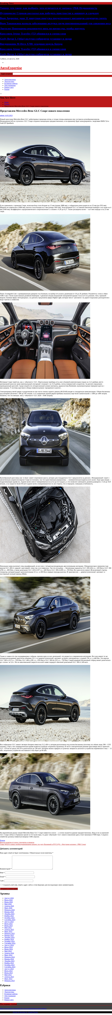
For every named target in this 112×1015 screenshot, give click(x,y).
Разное (6, 89)
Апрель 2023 (9, 977)
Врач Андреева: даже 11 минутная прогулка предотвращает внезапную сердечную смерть (53, 18)
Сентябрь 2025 (9, 920)
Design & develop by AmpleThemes (25, 1012)
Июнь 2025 (8, 926)
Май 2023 (8, 975)
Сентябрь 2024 (9, 943)
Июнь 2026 (8, 902)
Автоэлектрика (10, 79)
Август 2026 (9, 898)
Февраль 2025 (9, 933)
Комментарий (6, 869)
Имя (2, 873)
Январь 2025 (9, 935)
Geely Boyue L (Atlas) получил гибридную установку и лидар (36, 38)
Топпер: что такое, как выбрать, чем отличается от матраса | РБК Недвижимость (48, 8)
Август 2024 (9, 945)
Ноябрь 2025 (9, 916)
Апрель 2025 (9, 929)
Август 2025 (9, 922)
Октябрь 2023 (9, 965)
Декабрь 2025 (9, 914)
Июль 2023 (8, 971)
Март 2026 (8, 908)
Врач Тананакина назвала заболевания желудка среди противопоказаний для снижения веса (55, 23)
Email (2, 877)
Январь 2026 (9, 912)
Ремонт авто (9, 87)
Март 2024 (8, 955)
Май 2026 (8, 904)
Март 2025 (8, 931)
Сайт (2, 881)
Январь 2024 (9, 959)
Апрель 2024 (9, 953)
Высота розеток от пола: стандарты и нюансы (17, 842)
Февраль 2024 (9, 957)
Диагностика (9, 81)
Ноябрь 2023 (9, 963)
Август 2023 (9, 969)
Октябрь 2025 (9, 918)
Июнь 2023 (8, 973)
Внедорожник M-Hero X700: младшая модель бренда (31, 43)
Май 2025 (8, 928)
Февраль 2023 (9, 981)
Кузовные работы (11, 83)
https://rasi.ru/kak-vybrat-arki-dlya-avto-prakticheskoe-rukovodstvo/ (23, 1008)
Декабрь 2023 (9, 961)
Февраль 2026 (9, 910)
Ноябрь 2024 (9, 939)
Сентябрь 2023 (9, 967)
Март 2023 (8, 979)
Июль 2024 (8, 947)
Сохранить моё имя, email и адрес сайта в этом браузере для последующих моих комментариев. (38, 885)
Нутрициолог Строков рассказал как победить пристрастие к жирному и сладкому (49, 13)
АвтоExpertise (11, 68)
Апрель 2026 (9, 906)
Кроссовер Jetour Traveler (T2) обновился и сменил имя (33, 33)
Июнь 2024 (8, 949)
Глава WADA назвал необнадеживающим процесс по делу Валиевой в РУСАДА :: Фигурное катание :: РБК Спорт (43, 844)
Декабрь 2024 (9, 937)
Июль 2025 (8, 924)
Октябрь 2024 (9, 941)
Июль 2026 (8, 900)
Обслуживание (10, 85)
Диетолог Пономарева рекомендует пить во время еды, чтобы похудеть (42, 28)
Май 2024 (8, 951)
